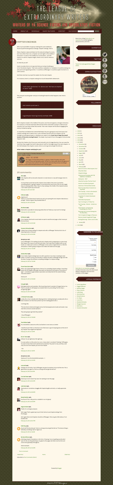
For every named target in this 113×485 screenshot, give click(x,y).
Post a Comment (23, 451)
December (81, 144)
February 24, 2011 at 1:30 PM (28, 350)
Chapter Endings (82, 173)
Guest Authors (49, 31)
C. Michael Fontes (25, 296)
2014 (78, 135)
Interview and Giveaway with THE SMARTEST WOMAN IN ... (86, 176)
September (82, 151)
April (80, 162)
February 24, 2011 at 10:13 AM (28, 291)
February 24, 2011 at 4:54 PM (28, 360)
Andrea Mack (24, 253)
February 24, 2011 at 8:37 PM (28, 420)
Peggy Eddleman (81, 286)
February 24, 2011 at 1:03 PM (28, 331)
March (80, 164)
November (81, 146)
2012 (78, 140)
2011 (78, 142)
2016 (78, 131)
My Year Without (25, 437)
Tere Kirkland (24, 322)
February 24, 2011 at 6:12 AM (28, 202)
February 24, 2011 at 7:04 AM (28, 248)
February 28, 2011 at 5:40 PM (28, 448)
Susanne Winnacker (26, 228)
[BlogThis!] (65, 153)
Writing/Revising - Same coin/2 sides (88, 219)
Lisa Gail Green (25, 376)
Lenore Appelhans (81, 284)
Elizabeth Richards (82, 302)
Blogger (59, 468)
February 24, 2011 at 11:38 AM (28, 317)
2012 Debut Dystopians (84, 199)
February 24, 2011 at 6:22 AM (28, 212)
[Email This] (63, 153)
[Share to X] (67, 153)
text (95, 259)
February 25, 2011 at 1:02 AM (28, 432)
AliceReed (23, 207)
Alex (22, 175)
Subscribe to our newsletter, (83, 268)
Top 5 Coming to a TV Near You (86, 202)
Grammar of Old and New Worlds (86, 185)
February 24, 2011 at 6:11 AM (28, 189)
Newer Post (20, 454)
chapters (24, 155)
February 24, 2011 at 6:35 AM (28, 223)
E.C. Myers (79, 298)
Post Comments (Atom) (30, 457)
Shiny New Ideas (82, 170)
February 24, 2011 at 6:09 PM (28, 401)
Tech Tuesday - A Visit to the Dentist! (87, 191)
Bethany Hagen (81, 288)
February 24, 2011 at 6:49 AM (28, 234)
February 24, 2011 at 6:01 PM (28, 371)
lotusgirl (23, 284)
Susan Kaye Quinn (25, 266)
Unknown (23, 195)
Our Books (73, 31)
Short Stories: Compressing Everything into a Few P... (85, 208)
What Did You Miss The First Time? (87, 181)
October (81, 148)
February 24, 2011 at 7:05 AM (28, 261)
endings (28, 155)
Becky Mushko (24, 397)
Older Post (67, 454)
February (81, 166)
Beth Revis (79, 306)
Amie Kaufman (80, 294)
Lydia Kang (80, 292)
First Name (94, 245)
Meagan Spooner (81, 304)
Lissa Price (79, 300)
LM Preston (24, 217)
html (95, 257)
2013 (78, 137)
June (80, 157)
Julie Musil (23, 386)
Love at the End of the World (85, 193)
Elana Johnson (80, 290)
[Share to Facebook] (68, 153)
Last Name (94, 250)
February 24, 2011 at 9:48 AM (28, 279)
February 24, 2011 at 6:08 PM (28, 392)
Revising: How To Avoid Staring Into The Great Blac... (87, 212)
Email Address (93, 240)
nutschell (23, 365)
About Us (24, 31)
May (80, 160)
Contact (61, 31)
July (80, 155)
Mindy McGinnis (81, 296)
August (80, 153)
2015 (78, 133)
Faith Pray (23, 426)
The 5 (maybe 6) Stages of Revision (87, 215)
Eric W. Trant (24, 336)
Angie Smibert (26, 153)
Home (15, 31)
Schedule (35, 31)
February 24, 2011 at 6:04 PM (28, 381)
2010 (78, 225)
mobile (95, 261)
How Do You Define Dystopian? (86, 183)
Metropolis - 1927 (82, 179)
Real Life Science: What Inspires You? (87, 168)
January (81, 222)
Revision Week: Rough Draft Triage (87, 217)
